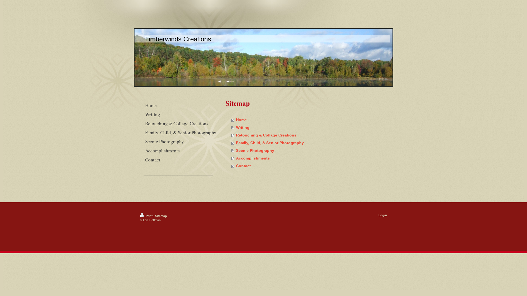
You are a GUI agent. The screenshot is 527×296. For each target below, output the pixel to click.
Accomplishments (253, 158)
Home (241, 120)
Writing (243, 127)
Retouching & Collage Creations (266, 135)
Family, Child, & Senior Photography (270, 143)
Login (383, 215)
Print (149, 216)
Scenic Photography (255, 150)
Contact (243, 166)
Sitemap (161, 216)
